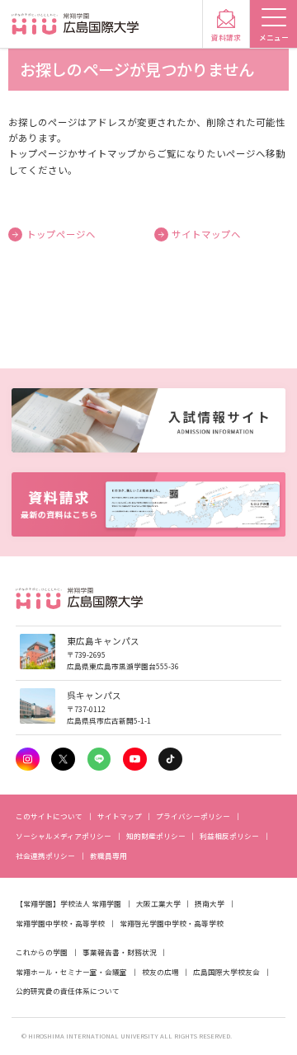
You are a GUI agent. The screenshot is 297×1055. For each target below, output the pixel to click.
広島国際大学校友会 (226, 972)
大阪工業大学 (158, 903)
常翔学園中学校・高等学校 (60, 923)
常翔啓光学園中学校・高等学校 (172, 923)
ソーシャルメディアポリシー (63, 836)
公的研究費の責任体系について (68, 991)
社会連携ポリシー (45, 855)
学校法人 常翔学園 (90, 903)
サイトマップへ (206, 234)
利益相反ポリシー (229, 836)
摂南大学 (209, 903)
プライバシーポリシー (193, 816)
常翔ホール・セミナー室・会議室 (71, 972)
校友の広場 (160, 972)
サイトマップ (119, 816)
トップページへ (61, 234)
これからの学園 (42, 952)
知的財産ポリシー (156, 836)
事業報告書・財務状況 (119, 952)
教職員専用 (108, 855)
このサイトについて (49, 816)
